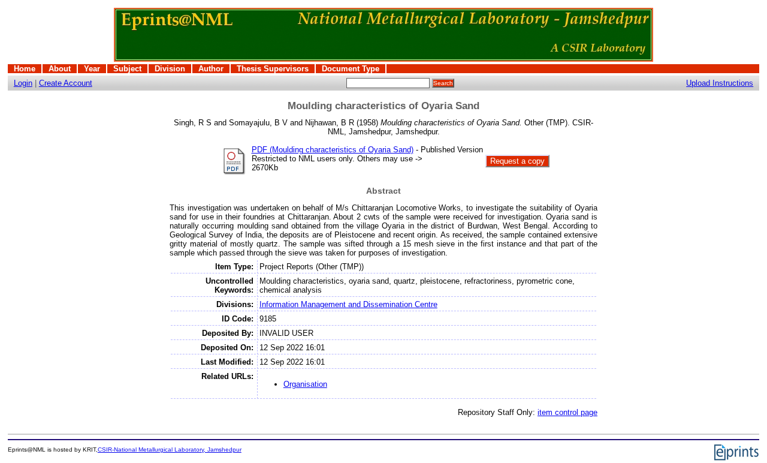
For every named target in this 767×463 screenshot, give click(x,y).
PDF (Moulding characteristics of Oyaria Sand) (332, 149)
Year (92, 68)
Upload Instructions (719, 83)
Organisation (305, 384)
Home (24, 68)
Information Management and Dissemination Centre (348, 304)
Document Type (350, 68)
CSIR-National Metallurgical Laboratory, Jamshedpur (169, 449)
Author (211, 68)
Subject (127, 68)
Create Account (65, 83)
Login (23, 83)
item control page (567, 412)
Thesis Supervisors (273, 68)
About (60, 68)
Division (170, 68)
